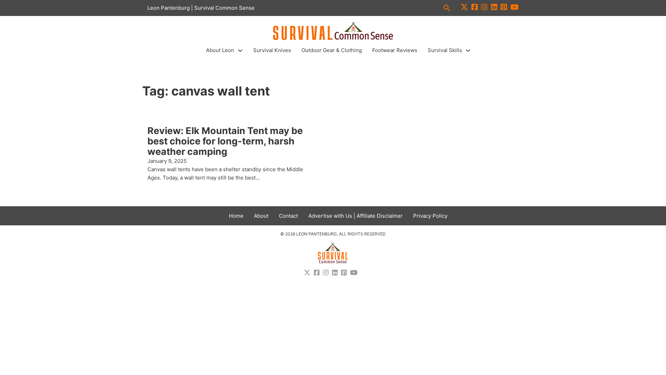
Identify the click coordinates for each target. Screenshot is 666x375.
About (261, 215)
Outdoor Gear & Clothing (331, 50)
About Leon (220, 50)
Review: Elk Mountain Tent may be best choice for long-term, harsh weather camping (225, 141)
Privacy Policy (430, 215)
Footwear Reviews (394, 50)
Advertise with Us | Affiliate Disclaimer (355, 215)
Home (236, 215)
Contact (288, 215)
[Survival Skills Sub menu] (468, 50)
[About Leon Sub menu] (240, 50)
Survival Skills (445, 50)
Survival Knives (272, 50)
